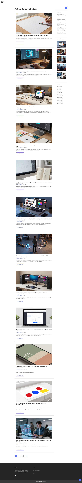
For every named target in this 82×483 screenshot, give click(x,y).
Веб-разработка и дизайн (61, 33)
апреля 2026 (59, 92)
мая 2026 (59, 91)
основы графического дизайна (61, 23)
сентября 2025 (60, 103)
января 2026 (59, 97)
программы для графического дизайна (61, 28)
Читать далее (20, 42)
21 (27, 456)
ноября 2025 (59, 100)
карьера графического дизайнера (61, 25)
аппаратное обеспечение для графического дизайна (61, 30)
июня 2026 (59, 89)
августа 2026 (59, 86)
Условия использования (36, 470)
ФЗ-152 (34, 473)
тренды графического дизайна (61, 15)
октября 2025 (60, 101)
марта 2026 (59, 94)
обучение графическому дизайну (61, 20)
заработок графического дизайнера (61, 18)
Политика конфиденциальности (38, 471)
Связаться (34, 474)
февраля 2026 (60, 95)
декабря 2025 (60, 98)
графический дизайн (61, 32)
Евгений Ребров (19, 36)
